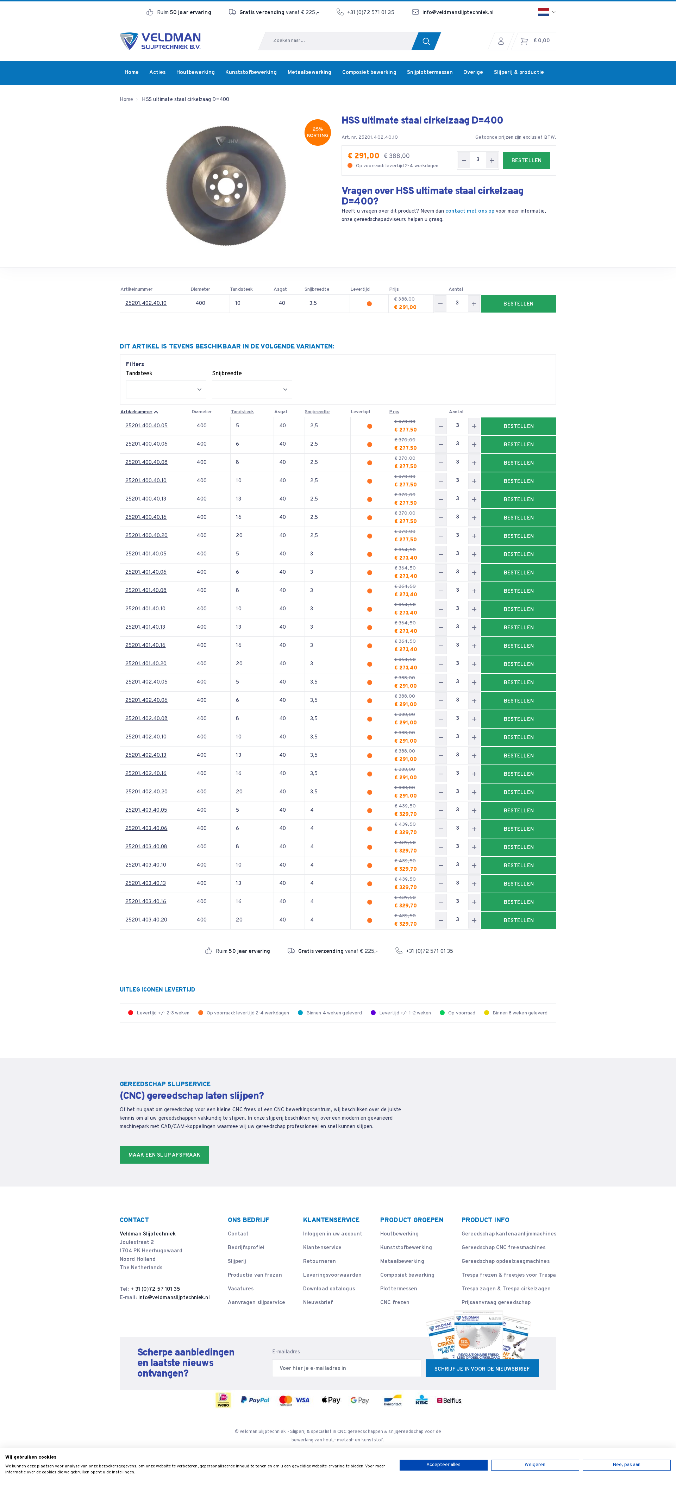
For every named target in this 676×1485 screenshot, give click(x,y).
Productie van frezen (255, 1275)
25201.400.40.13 (146, 499)
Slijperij (237, 1261)
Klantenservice (322, 1248)
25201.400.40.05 (146, 426)
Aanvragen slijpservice (256, 1303)
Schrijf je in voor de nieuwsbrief (482, 1369)
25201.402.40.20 (146, 792)
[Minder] (464, 160)
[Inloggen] (502, 41)
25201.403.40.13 (145, 883)
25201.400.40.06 (146, 444)
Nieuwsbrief (318, 1303)
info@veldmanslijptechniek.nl (458, 13)
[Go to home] (160, 41)
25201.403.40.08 (146, 847)
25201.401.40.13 (145, 627)
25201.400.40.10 (146, 481)
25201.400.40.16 (146, 517)
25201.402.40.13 (146, 755)
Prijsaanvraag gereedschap (496, 1303)
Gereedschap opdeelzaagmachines (506, 1261)
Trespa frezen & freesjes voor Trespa (509, 1275)
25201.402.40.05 (146, 682)
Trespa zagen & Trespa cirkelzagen (506, 1289)
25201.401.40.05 (146, 554)
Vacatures (241, 1289)
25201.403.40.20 (146, 920)
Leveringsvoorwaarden (332, 1275)
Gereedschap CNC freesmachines (504, 1248)
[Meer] (492, 160)
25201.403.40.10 (146, 865)
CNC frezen (394, 1303)
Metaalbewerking (402, 1261)
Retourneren (319, 1261)
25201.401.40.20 (146, 664)
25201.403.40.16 (146, 902)
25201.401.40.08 (146, 590)
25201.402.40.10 (146, 303)
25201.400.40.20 (146, 536)
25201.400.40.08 (146, 462)
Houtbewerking (399, 1234)
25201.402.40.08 (146, 719)
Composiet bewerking (407, 1275)
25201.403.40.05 (146, 810)
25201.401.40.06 (146, 572)
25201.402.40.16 (146, 773)
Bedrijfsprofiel (246, 1248)
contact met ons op (469, 211)
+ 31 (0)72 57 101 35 (156, 1289)
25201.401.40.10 (145, 609)
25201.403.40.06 (146, 828)
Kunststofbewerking (406, 1248)
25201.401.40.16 (145, 645)
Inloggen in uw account (332, 1234)
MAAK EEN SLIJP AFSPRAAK (164, 1155)
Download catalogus (329, 1289)
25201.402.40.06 (146, 700)
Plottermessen (398, 1289)
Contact (238, 1234)
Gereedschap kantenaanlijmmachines (509, 1234)
